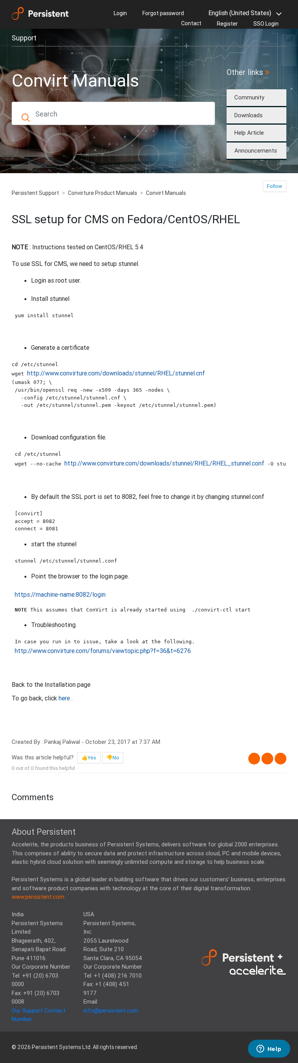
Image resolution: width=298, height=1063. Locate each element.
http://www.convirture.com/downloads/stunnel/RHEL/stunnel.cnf (116, 373)
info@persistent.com (111, 1010)
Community (249, 97)
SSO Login (266, 23)
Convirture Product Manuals (102, 192)
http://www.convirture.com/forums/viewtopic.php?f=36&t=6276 (103, 651)
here (65, 698)
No (116, 757)
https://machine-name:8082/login (60, 594)
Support (24, 37)
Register (227, 23)
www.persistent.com (38, 896)
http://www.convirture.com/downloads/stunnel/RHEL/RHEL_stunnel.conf (164, 463)
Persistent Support (35, 192)
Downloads (248, 115)
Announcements (255, 150)
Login (120, 13)
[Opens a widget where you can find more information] (269, 1049)
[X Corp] (267, 758)
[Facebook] (254, 758)
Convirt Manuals (166, 192)
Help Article (249, 132)
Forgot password (163, 13)
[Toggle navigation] (70, 37)
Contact (191, 23)
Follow (274, 186)
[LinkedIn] (280, 758)
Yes (92, 757)
